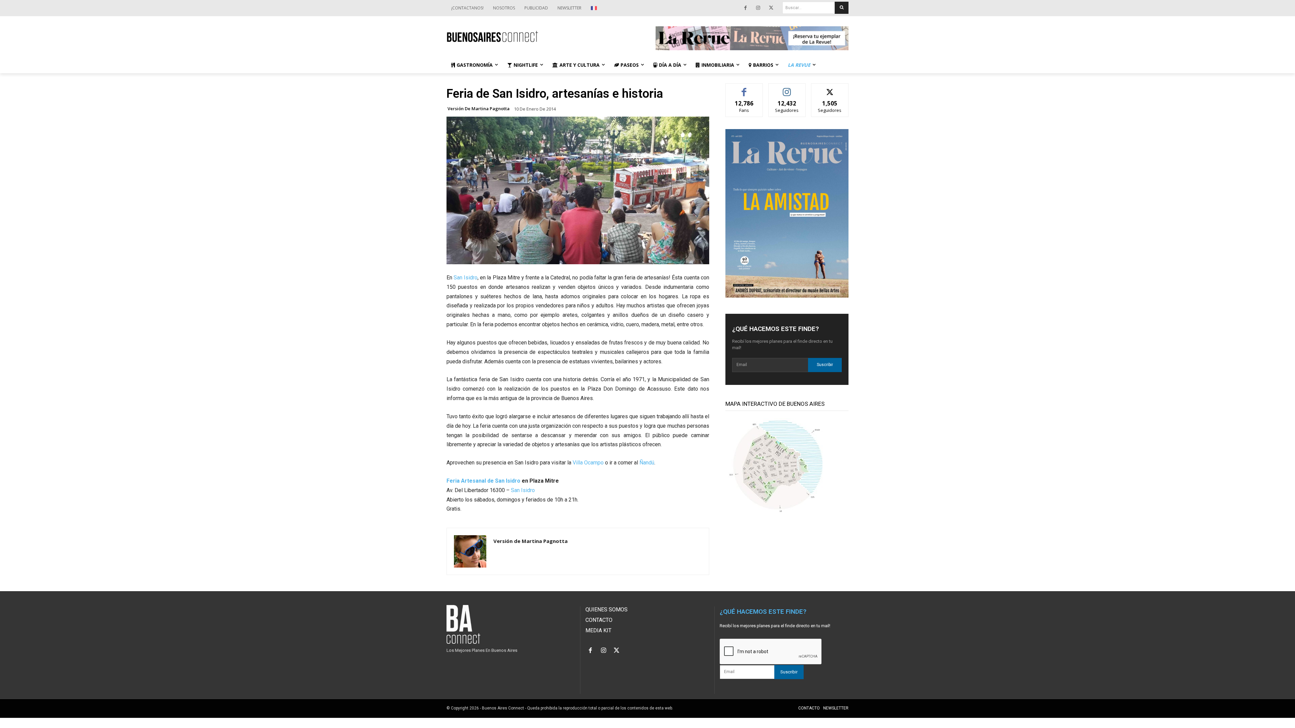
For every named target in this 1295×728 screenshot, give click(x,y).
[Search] (841, 8)
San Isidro (466, 277)
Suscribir (825, 364)
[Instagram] (758, 8)
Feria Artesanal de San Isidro (483, 481)
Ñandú (646, 462)
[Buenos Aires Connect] (543, 36)
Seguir (787, 88)
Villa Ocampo (588, 462)
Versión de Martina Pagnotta (479, 109)
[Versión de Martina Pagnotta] (470, 551)
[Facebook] (745, 8)
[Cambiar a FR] (594, 8)
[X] (771, 8)
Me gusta (744, 88)
